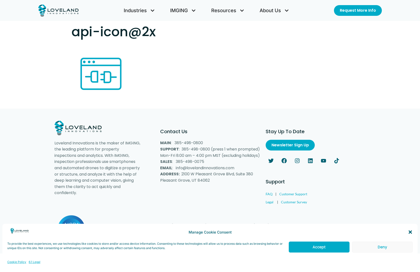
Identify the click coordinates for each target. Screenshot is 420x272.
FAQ (269, 194)
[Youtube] (323, 160)
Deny (382, 247)
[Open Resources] (242, 10)
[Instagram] (297, 160)
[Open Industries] (152, 10)
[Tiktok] (336, 160)
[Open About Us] (287, 10)
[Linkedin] (310, 160)
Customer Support (293, 194)
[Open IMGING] (194, 10)
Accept (319, 247)
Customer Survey (294, 202)
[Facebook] (284, 160)
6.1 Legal (34, 262)
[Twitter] (271, 160)
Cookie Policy (16, 262)
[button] (410, 232)
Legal (269, 202)
